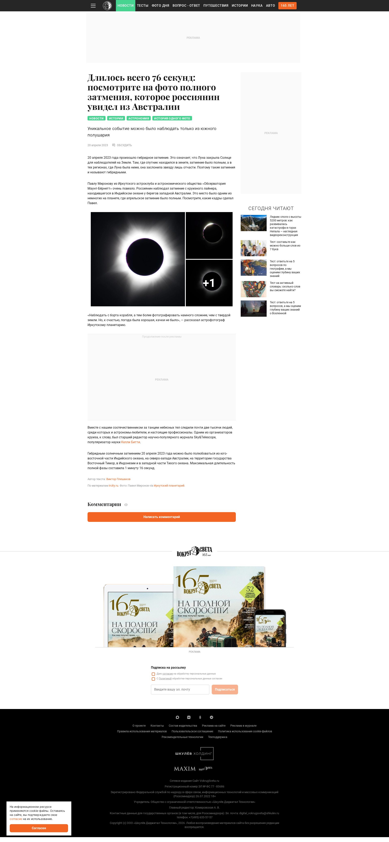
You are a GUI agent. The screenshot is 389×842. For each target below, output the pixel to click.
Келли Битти (130, 442)
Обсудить (124, 145)
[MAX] (177, 717)
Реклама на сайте (213, 725)
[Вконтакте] (188, 717)
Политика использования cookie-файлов (245, 731)
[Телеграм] (211, 717)
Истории (240, 6)
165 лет (287, 6)
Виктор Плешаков (118, 479)
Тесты (143, 6)
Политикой (165, 678)
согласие (167, 673)
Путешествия (216, 6)
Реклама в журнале (243, 725)
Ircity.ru (113, 485)
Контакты (157, 725)
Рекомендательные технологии (182, 737)
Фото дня (160, 6)
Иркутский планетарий (169, 485)
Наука (257, 6)
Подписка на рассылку (168, 667)
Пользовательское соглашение (192, 731)
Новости (126, 6)
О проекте (139, 725)
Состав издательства (183, 725)
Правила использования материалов (142, 731)
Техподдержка (217, 737)
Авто (270, 6)
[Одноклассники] (200, 717)
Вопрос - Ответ (186, 6)
